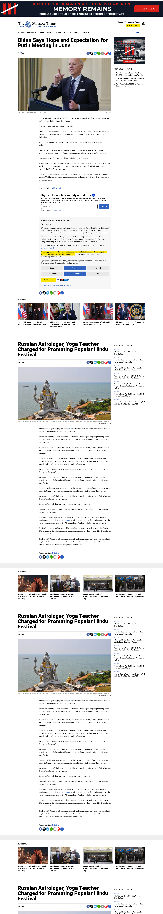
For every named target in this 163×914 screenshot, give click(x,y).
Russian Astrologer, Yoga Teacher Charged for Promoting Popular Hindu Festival (63, 349)
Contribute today (133, 25)
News (23, 32)
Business (50, 32)
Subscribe (104, 206)
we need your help (48, 248)
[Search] (144, 32)
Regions (42, 32)
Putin (60, 188)
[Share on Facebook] (88, 53)
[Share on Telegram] (95, 53)
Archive (86, 32)
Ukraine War (31, 32)
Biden (54, 188)
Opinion (58, 32)
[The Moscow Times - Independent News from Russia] (37, 24)
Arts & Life (67, 32)
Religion (55, 553)
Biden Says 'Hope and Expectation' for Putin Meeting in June (63, 42)
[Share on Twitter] (91, 53)
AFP (21, 52)
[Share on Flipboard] (106, 53)
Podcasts (77, 32)
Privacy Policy (57, 210)
